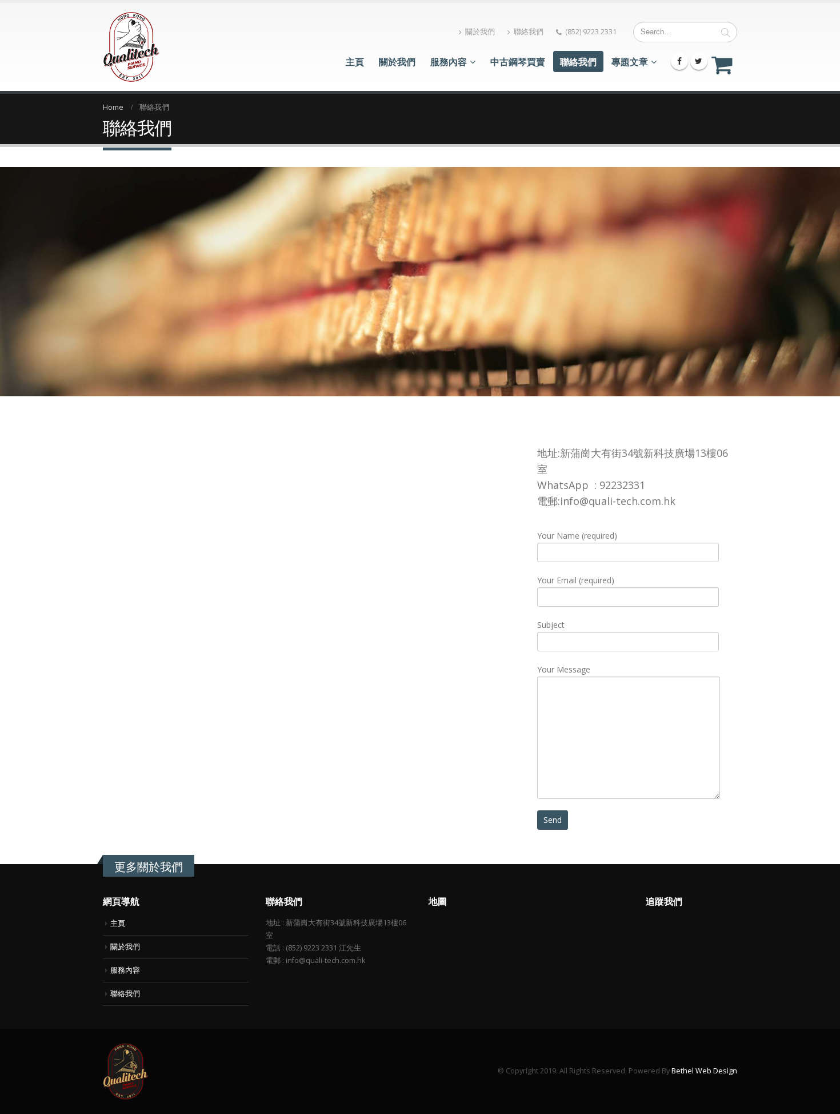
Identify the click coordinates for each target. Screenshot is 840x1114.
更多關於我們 (148, 866)
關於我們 (480, 32)
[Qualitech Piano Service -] (131, 46)
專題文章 (629, 61)
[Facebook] (679, 61)
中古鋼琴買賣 (517, 61)
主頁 (355, 61)
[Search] (726, 32)
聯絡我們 (528, 32)
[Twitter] (698, 61)
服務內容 (448, 61)
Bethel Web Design (704, 1071)
